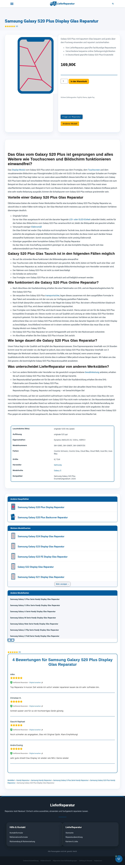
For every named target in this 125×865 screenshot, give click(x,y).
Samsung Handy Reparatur (41, 780)
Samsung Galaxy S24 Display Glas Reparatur (41, 536)
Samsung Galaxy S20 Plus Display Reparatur (41, 507)
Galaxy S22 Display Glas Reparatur (36, 566)
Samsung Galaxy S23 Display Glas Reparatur (41, 546)
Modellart (11, 780)
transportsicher (52, 295)
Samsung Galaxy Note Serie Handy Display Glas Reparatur (34, 624)
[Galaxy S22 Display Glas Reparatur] (13, 566)
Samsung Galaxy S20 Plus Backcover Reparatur (43, 517)
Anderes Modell (70, 123)
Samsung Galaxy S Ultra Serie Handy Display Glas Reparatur (35, 605)
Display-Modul (18, 170)
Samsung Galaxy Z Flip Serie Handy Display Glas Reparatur (34, 630)
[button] (113, 3)
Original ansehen (35, 682)
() (17, 26)
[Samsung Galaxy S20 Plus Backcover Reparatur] (13, 517)
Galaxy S (57, 470)
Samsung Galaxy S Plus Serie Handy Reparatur (71, 780)
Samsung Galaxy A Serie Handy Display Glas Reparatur (33, 611)
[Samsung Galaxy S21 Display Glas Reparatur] (13, 576)
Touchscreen (94, 170)
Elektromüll (36, 227)
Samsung (58, 465)
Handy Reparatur (22, 780)
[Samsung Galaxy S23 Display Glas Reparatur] (13, 546)
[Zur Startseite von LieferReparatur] (62, 3)
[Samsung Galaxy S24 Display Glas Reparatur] (13, 536)
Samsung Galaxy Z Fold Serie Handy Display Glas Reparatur (34, 636)
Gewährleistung (92, 372)
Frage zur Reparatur (71, 117)
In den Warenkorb (79, 81)
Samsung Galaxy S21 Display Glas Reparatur (41, 577)
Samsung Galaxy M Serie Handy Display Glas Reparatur (33, 618)
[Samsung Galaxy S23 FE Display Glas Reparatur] (13, 556)
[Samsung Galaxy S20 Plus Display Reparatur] (13, 507)
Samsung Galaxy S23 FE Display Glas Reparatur (43, 556)
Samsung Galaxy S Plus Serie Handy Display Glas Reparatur (35, 599)
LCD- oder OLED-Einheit (79, 219)
